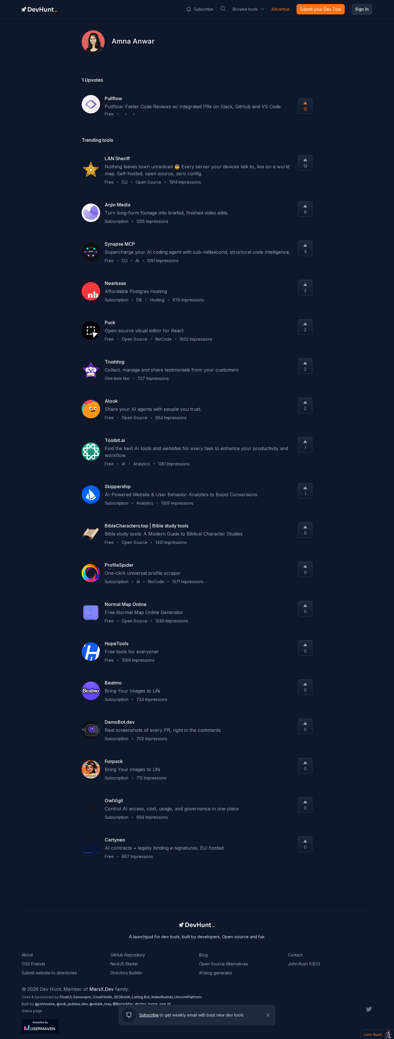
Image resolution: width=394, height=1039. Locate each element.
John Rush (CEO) (304, 963)
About (27, 954)
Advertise (280, 9)
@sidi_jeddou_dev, (73, 1004)
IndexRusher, (162, 997)
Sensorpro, (83, 997)
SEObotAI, (123, 997)
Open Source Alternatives (223, 963)
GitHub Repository (127, 954)
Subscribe (203, 9)
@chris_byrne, (147, 1004)
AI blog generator (215, 972)
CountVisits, (103, 997)
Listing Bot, (141, 997)
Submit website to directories (49, 972)
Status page (32, 1011)
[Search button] (223, 9)
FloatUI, (66, 997)
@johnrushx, (46, 1004)
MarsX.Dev (101, 989)
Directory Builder (126, 972)
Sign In (362, 9)
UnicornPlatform (188, 997)
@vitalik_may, (101, 1004)
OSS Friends (33, 963)
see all (165, 1004)
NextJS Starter (124, 963)
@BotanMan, (124, 1004)
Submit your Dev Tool (320, 9)
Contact (295, 954)
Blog (203, 954)
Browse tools (245, 9)
